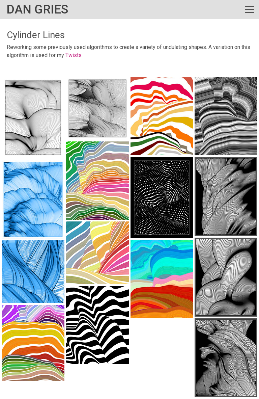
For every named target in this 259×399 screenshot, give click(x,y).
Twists (73, 55)
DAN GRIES (37, 9)
